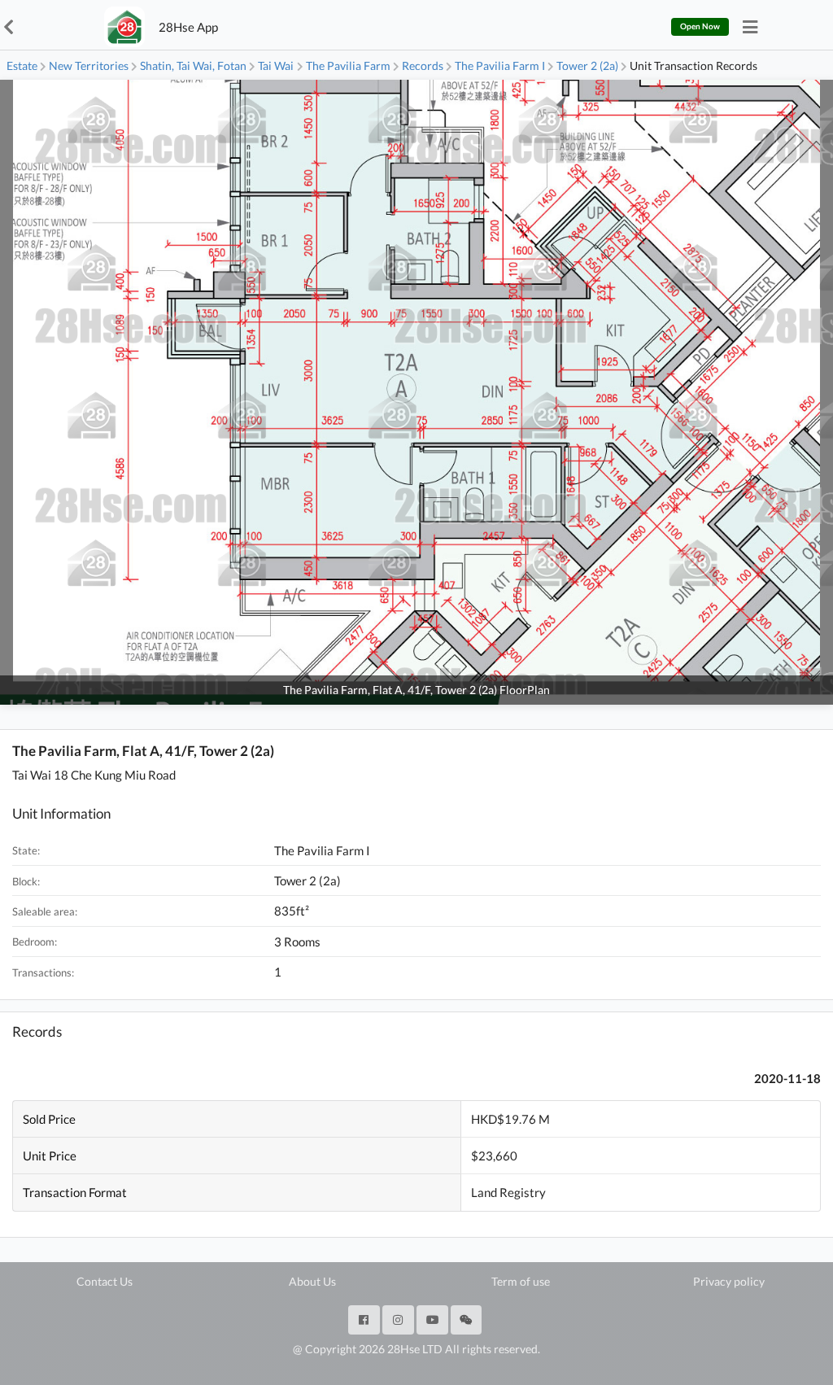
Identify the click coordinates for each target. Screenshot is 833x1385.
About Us (312, 1281)
